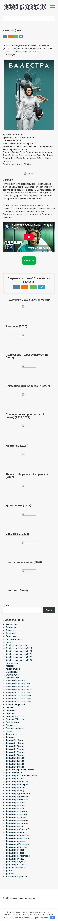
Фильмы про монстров (17, 823)
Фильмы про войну (15, 790)
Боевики (10, 630)
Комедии (10, 666)
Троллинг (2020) (16, 326)
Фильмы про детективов (18, 793)
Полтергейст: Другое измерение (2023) (27, 356)
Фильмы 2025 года (15, 761)
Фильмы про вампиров (17, 784)
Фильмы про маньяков (17, 820)
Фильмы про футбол (16, 862)
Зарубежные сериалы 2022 (19, 657)
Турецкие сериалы (15, 728)
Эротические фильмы (16, 876)
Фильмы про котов (15, 808)
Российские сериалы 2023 (18, 695)
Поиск (6, 605)
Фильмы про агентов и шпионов (21, 775)
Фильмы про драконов (17, 796)
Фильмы (10, 737)
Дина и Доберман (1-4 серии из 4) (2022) (28, 475)
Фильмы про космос (16, 805)
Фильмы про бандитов (17, 781)
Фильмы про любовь (16, 817)
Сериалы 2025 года (15, 716)
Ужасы (9, 731)
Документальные (14, 639)
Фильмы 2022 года (15, 752)
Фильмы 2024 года (15, 758)
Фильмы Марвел (14, 772)
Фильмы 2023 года (15, 755)
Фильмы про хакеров (16, 864)
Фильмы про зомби (15, 802)
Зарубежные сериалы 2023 (19, 660)
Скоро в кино (12, 722)
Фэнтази (10, 870)
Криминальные (13, 669)
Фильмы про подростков (18, 835)
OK (52, 917)
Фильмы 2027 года (15, 767)
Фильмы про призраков (17, 838)
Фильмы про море (14, 826)
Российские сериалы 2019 (18, 683)
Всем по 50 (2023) (17, 533)
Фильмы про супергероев (18, 856)
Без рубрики (12, 624)
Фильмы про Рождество (18, 844)
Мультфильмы (12, 675)
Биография (11, 627)
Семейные (11, 710)
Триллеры (10, 725)
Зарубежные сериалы (16, 645)
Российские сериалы (16, 680)
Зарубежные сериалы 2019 (19, 648)
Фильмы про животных (17, 799)
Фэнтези (10, 873)
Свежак (9, 707)
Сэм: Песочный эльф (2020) (24, 562)
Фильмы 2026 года (15, 764)
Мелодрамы (11, 672)
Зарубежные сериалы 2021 (19, 654)
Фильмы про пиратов (16, 832)
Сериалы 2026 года (15, 719)
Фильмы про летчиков (16, 811)
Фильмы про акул (14, 778)
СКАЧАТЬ (29, 260)
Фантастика (11, 734)
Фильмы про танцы (15, 859)
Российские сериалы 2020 (18, 686)
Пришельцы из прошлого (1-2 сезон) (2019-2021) (25, 416)
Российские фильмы (16, 704)
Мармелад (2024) (17, 445)
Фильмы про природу (16, 841)
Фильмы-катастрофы (16, 867)
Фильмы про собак (15, 850)
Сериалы (10, 713)
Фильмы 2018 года (15, 740)
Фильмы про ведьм (15, 787)
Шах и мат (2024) (17, 590)
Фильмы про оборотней (17, 829)
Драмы (9, 642)
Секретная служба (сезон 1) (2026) (29, 386)
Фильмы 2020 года (15, 746)
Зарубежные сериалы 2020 (19, 651)
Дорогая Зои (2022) (18, 505)
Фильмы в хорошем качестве (20, 770)
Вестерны (10, 633)
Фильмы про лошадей (16, 814)
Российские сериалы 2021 (18, 689)
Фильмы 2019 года (15, 743)
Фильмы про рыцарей (16, 847)
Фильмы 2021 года (15, 749)
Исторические (13, 663)
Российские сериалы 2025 (18, 698)
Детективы (11, 636)
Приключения (12, 678)
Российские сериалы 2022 (18, 692)
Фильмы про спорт (15, 853)
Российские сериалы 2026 (18, 701)
